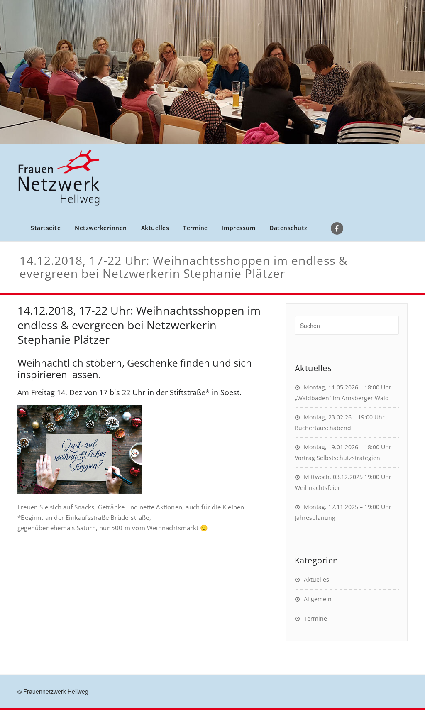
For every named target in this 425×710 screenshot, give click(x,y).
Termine (195, 228)
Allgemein (318, 599)
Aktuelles (155, 228)
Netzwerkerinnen (101, 228)
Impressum (239, 228)
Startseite (46, 228)
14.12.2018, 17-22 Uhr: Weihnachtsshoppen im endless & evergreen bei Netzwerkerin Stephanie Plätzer (139, 325)
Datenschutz (288, 228)
